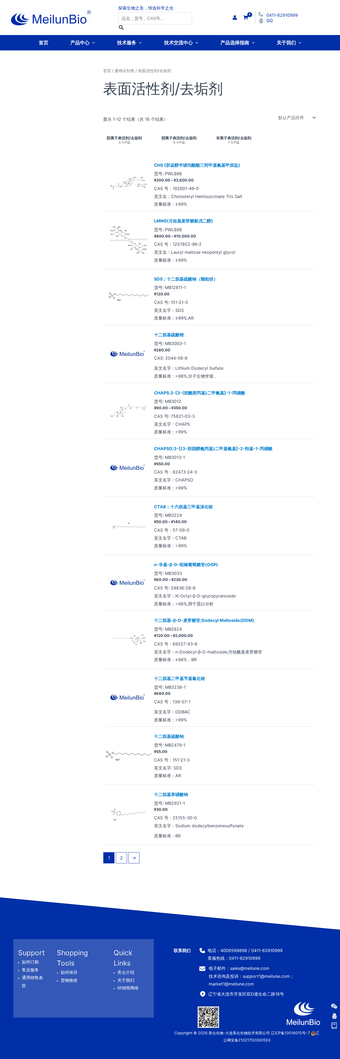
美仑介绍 (125, 972)
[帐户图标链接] (234, 17)
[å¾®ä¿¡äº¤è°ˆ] (334, 1006)
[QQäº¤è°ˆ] (334, 1016)
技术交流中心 (178, 42)
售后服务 (30, 969)
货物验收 (69, 980)
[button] (92, 42)
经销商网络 (128, 988)
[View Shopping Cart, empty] (246, 17)
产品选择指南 (234, 42)
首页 (43, 42)
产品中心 (80, 42)
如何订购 (30, 962)
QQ (269, 20)
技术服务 (126, 42)
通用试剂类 (124, 70)
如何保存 (69, 972)
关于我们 (286, 42)
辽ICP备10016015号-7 (290, 1033)
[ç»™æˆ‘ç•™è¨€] (334, 1026)
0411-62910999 (282, 15)
